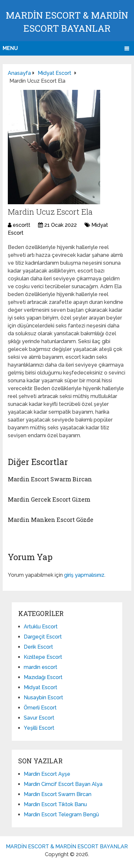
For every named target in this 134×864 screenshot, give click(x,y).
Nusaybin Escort (43, 697)
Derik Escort (38, 647)
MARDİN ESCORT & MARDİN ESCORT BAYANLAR (67, 846)
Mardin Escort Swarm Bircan (50, 479)
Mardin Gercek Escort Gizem (49, 499)
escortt (21, 225)
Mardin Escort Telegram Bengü (61, 814)
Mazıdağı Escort (43, 677)
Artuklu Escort (41, 626)
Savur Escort (39, 718)
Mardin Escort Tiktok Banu (55, 804)
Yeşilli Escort (39, 728)
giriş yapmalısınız (84, 575)
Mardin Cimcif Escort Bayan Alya (63, 784)
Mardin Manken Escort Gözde (50, 519)
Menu (10, 48)
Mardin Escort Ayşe (47, 774)
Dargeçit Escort (43, 637)
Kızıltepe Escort (43, 657)
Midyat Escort (40, 687)
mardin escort (40, 667)
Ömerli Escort (40, 708)
